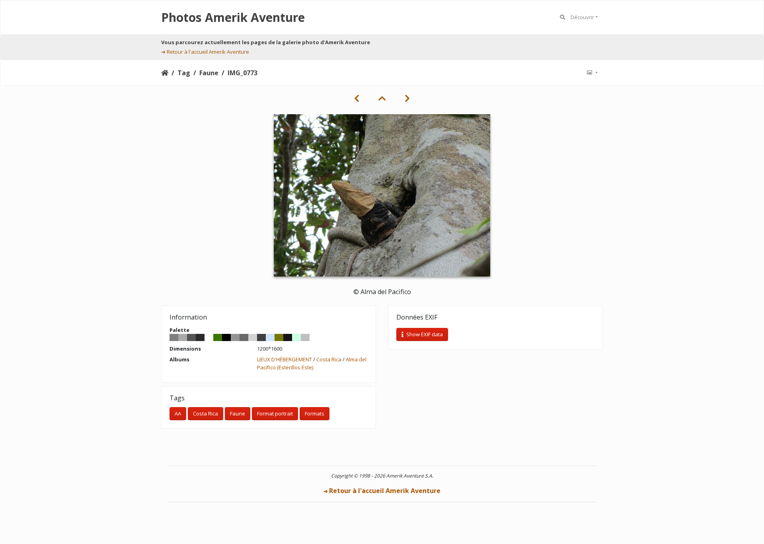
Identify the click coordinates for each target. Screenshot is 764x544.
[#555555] (191, 337)
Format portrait (275, 413)
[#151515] (287, 337)
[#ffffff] (209, 337)
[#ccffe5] (296, 337)
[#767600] (279, 337)
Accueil (164, 73)
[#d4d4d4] (252, 337)
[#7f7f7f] (174, 337)
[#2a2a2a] (200, 337)
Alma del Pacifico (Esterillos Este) (311, 363)
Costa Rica (328, 359)
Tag (183, 72)
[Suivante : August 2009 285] (407, 98)
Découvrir (582, 17)
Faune (208, 72)
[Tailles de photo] (592, 72)
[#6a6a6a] (244, 337)
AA (178, 413)
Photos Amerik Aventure (233, 17)
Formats (314, 413)
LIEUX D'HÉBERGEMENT (284, 359)
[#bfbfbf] (305, 337)
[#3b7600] (217, 337)
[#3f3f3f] (261, 337)
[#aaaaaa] (182, 337)
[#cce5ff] (270, 337)
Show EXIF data (424, 334)
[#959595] (235, 337)
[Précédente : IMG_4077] (357, 98)
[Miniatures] (382, 98)
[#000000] (226, 337)
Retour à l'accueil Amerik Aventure (208, 51)
